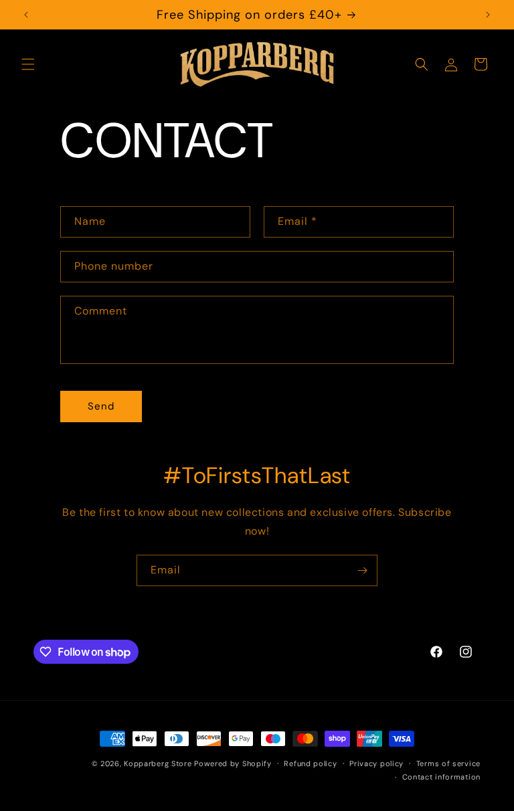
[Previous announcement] (26, 14)
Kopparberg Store (157, 763)
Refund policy (310, 763)
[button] (28, 64)
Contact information (441, 777)
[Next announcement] (488, 14)
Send (101, 406)
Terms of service (448, 763)
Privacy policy (376, 763)
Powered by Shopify (233, 763)
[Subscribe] (362, 570)
